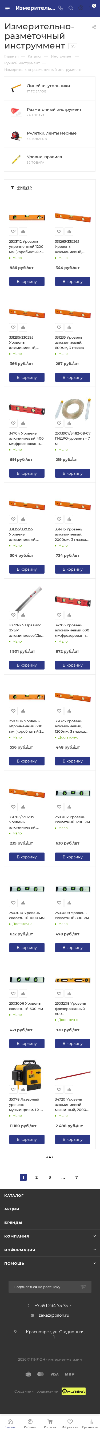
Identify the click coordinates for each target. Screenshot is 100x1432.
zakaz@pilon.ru (54, 1315)
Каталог (14, 1195)
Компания (16, 1236)
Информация (19, 1250)
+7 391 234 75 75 (51, 1306)
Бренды (13, 1222)
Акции (11, 1209)
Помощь (14, 1263)
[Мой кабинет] (80, 8)
